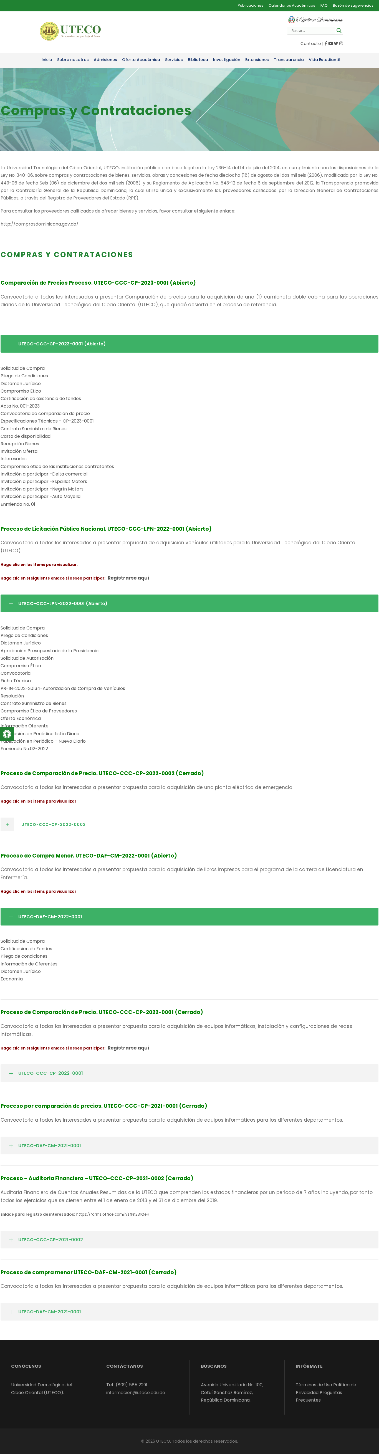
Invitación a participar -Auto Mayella (40, 496)
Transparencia (289, 59)
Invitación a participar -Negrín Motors (42, 489)
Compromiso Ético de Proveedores (39, 711)
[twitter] (336, 43)
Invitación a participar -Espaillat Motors (44, 481)
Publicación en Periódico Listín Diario (40, 733)
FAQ (324, 5)
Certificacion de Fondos (26, 948)
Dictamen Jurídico (21, 383)
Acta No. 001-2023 (20, 406)
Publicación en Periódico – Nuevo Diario (43, 741)
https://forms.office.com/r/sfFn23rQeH (112, 1214)
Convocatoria (16, 673)
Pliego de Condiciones (24, 376)
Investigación (226, 59)
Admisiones (105, 59)
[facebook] (326, 43)
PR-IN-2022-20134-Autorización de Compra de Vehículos (63, 688)
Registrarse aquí (128, 578)
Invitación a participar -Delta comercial (44, 474)
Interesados (14, 459)
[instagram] (341, 43)
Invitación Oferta (19, 451)
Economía (12, 979)
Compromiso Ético (21, 391)
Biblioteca (198, 59)
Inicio (47, 59)
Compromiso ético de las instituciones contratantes (57, 466)
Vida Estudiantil (324, 59)
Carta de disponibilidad (25, 436)
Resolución (12, 696)
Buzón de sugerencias (353, 5)
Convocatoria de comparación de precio (45, 413)
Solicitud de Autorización (27, 658)
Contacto (310, 43)
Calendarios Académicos (292, 5)
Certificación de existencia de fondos (41, 398)
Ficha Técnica (16, 680)
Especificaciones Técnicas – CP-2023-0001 (47, 421)
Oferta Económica (21, 718)
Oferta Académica (141, 59)
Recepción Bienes (20, 444)
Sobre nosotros (73, 59)
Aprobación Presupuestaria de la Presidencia (49, 651)
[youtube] (330, 43)
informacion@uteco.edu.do (135, 1392)
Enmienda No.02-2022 (24, 748)
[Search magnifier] (339, 30)
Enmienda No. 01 (18, 504)
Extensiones (257, 59)
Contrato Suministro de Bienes (34, 429)
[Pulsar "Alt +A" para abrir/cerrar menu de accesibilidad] (7, 734)
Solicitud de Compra (23, 368)
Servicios (174, 59)
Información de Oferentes (29, 964)
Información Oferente (25, 726)
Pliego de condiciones (24, 956)
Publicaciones (250, 5)
